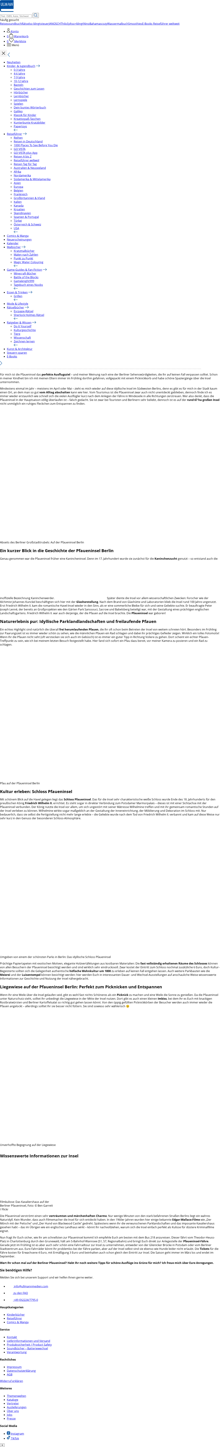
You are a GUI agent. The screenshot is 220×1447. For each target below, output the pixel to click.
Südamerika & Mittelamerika (32, 179)
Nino (86, 24)
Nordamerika (22, 175)
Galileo (18, 111)
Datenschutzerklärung (21, 1371)
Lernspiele (20, 100)
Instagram (17, 1434)
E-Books (12, 356)
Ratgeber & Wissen (19, 322)
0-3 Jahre (19, 70)
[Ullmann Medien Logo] (7, 11)
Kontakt (12, 1337)
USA (16, 228)
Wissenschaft (22, 338)
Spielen (18, 104)
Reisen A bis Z (22, 156)
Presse (11, 1418)
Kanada (19, 205)
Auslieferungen (16, 1407)
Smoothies (135, 24)
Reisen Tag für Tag (25, 164)
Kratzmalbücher (24, 251)
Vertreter (13, 1403)
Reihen (18, 138)
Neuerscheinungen (19, 239)
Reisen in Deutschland (28, 141)
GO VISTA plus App (25, 153)
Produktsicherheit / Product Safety (29, 1345)
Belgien (18, 190)
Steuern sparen (17, 353)
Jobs (9, 1415)
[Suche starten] (35, 15)
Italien (18, 202)
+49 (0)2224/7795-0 (25, 1300)
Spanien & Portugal (26, 217)
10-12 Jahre (21, 81)
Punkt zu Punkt (23, 258)
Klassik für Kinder (25, 115)
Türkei (18, 221)
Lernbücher (21, 96)
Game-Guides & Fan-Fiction (24, 270)
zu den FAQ (20, 1293)
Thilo (64, 24)
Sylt (69, 24)
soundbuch (14, 24)
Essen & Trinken (17, 292)
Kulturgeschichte (25, 330)
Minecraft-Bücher (25, 273)
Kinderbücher (16, 1315)
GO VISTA (19, 149)
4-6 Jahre (19, 73)
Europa (18, 187)
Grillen (18, 296)
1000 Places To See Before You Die (36, 145)
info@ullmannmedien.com (30, 1286)
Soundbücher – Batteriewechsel (27, 1348)
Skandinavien (22, 213)
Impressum (14, 1367)
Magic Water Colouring (28, 262)
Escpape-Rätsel (23, 311)
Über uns (13, 1411)
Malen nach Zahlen (26, 255)
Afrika (17, 172)
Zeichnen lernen (24, 341)
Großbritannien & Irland (29, 198)
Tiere (17, 334)
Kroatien (19, 209)
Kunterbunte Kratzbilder (29, 122)
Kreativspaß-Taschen (27, 119)
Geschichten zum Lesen (29, 89)
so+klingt (77, 24)
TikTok (14, 1438)
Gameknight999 (24, 281)
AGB (9, 1374)
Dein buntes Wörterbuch (30, 107)
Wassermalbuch (117, 24)
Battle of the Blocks (26, 277)
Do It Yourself (22, 326)
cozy (104, 24)
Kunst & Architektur (19, 349)
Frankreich (21, 194)
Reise (3, 24)
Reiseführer (14, 134)
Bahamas (96, 24)
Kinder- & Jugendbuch (21, 66)
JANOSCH (55, 24)
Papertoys (20, 126)
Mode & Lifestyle (17, 304)
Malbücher (14, 247)
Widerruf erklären (11, 1381)
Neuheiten (13, 62)
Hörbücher (21, 92)
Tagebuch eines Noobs (28, 285)
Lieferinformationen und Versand (28, 1341)
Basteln (18, 85)
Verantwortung (17, 1352)
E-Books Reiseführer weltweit (161, 24)
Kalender (13, 243)
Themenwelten (16, 1396)
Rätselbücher (15, 307)
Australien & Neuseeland (30, 168)
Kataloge (12, 1400)
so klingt (35, 24)
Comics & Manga (18, 236)
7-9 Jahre (19, 77)
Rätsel (26, 24)
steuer (44, 24)
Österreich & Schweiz (27, 224)
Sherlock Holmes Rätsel (29, 315)
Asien (17, 183)
